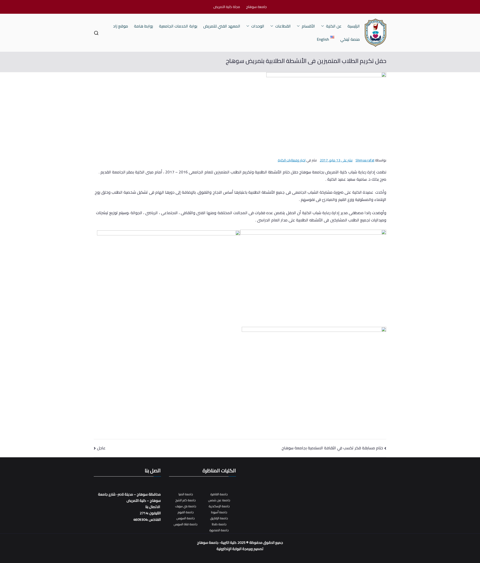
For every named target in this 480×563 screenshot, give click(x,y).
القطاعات (283, 26)
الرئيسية (354, 26)
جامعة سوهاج (256, 7)
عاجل (101, 448)
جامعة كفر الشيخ (186, 500)
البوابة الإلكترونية (229, 549)
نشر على (336, 160)
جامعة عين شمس (219, 500)
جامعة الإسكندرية (219, 506)
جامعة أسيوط (219, 512)
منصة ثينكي (350, 39)
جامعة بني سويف (185, 506)
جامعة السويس (185, 518)
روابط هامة (143, 26)
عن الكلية (334, 26)
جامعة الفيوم (186, 512)
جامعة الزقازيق (219, 518)
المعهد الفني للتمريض (221, 26)
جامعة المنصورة (219, 530)
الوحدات (257, 26)
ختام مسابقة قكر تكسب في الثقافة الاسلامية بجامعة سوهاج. (332, 448)
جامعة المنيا (185, 494)
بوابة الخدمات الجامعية (178, 26)
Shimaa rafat (365, 160)
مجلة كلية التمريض (226, 7)
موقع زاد (120, 26)
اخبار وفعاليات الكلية (292, 160)
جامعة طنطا (219, 524)
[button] (323, 26)
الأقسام (308, 26)
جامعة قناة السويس (186, 524)
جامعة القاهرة (219, 494)
